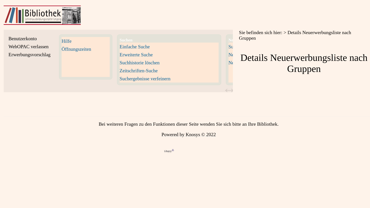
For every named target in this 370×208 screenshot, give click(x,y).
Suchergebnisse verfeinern (145, 78)
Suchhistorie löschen (140, 62)
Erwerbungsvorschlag (29, 54)
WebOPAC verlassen (28, 46)
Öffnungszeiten (76, 49)
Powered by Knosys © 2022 (188, 134)
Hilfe (66, 41)
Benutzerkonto (22, 38)
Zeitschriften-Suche (139, 70)
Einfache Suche (135, 46)
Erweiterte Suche (136, 54)
